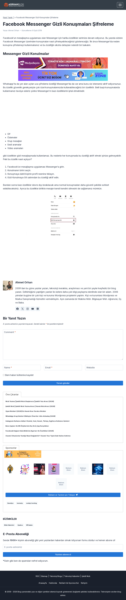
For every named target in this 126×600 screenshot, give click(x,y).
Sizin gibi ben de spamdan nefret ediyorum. (25, 561)
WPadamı (29, 525)
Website (90, 367)
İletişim (84, 583)
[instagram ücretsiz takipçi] (63, 454)
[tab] (12, 394)
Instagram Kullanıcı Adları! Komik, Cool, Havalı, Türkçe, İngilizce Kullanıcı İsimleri (38, 421)
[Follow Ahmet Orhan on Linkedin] (37, 309)
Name (8, 367)
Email (48, 367)
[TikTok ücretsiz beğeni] (63, 75)
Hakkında (53, 583)
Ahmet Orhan (13, 30)
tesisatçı (20, 503)
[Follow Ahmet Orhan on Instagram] (27, 309)
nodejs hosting (31, 503)
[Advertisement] (63, 114)
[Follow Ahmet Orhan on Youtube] (32, 309)
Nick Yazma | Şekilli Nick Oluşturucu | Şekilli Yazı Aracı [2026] (30, 401)
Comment (10, 332)
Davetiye (10, 503)
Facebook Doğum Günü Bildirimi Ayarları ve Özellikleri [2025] (30, 431)
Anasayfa (43, 583)
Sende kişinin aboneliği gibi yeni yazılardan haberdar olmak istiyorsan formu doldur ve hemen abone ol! (59, 540)
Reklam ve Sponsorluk (69, 583)
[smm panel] (63, 63)
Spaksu (20, 525)
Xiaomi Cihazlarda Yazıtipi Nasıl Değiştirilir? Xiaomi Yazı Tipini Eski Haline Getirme (38, 436)
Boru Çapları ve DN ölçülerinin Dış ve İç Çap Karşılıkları (27, 426)
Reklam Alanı (68, 469)
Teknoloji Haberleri (72, 576)
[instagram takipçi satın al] (24, 469)
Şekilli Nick (86, 576)
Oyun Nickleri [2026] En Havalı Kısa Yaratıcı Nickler (26, 411)
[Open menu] (120, 5)
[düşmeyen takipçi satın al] (39, 469)
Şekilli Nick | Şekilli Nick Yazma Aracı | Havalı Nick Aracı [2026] (30, 406)
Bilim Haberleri (9, 525)
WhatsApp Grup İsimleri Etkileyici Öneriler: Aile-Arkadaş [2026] (30, 416)
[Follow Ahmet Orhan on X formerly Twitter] (22, 309)
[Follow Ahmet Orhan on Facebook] (17, 309)
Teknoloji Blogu (55, 576)
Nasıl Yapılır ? (8, 17)
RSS (37, 576)
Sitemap (44, 576)
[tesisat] (10, 469)
